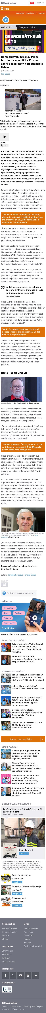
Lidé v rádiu (29, 935)
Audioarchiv (31, 13)
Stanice (5, 935)
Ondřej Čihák (30, 575)
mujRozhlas (6, 601)
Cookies (5, 1007)
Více (34, 27)
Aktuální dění (8, 27)
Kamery (42, 13)
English (40, 1007)
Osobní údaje (16, 1007)
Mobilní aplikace (9, 961)
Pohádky (18, 613)
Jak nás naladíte (31, 928)
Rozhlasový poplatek (33, 946)
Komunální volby (9, 932)
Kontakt (27, 942)
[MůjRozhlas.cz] (4, 86)
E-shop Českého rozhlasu (16, 804)
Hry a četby (8, 608)
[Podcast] (2, 145)
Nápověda (28, 932)
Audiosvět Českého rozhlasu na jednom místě (19, 634)
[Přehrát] (4, 137)
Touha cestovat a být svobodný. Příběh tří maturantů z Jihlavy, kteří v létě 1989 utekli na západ (28, 677)
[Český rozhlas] (8, 3)
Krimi (6, 613)
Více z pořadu (9, 747)
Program (20, 13)
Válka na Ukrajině (9, 928)
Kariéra (27, 939)
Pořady (6, 618)
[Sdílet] (6, 145)
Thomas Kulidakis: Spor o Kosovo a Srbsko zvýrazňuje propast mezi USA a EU (27, 659)
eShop (5, 939)
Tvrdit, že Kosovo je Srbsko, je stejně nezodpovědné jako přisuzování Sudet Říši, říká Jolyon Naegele (21, 332)
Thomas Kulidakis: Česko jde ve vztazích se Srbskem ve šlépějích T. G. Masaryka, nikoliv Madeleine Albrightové (22, 447)
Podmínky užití (29, 1007)
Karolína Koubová (15, 575)
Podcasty (6, 958)
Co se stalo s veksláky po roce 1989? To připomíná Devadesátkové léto (27, 725)
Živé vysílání (8, 623)
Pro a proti (5, 74)
